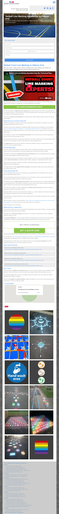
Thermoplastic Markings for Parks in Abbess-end (17, 489)
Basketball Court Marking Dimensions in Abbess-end (17, 470)
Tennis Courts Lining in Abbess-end (14, 466)
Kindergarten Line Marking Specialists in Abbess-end (17, 483)
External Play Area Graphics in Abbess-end (15, 495)
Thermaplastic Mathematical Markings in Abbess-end (18, 506)
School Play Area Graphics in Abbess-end (15, 487)
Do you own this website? (23, 292)
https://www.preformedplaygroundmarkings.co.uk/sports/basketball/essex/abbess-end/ (23, 128)
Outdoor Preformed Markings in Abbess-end (16, 496)
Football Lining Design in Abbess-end (14, 471)
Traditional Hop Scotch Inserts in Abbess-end (16, 502)
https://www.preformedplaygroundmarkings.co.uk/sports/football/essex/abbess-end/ (23, 265)
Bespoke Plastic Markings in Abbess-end (15, 500)
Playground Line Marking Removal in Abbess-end (17, 474)
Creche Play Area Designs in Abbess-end (15, 484)
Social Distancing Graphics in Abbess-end (13, 512)
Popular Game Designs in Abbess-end (14, 499)
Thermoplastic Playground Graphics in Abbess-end (17, 509)
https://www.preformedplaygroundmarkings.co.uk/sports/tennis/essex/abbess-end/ (23, 249)
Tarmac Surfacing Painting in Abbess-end (15, 493)
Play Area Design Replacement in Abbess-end (16, 476)
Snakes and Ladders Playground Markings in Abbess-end (19, 505)
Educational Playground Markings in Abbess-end (17, 479)
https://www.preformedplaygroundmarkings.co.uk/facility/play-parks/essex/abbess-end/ (32, 236)
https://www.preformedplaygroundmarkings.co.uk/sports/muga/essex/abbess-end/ (23, 254)
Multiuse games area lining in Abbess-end (15, 467)
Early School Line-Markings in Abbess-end (15, 482)
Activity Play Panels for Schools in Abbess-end (16, 503)
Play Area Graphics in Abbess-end (13, 490)
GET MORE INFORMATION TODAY (29, 107)
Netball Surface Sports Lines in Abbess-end (15, 468)
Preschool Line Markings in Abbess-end (15, 480)
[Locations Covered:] (4, 2)
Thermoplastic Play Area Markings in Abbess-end (15, 463)
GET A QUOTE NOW (29, 230)
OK (38, 292)
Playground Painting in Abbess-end (13, 511)
